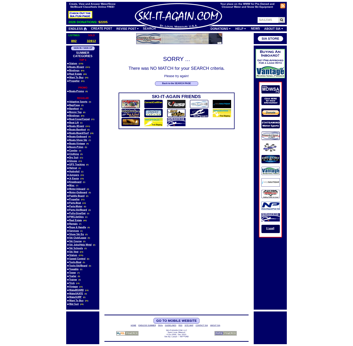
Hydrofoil (74, 171)
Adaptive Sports (78, 101)
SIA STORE (270, 38)
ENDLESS (76, 28)
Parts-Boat (75, 202)
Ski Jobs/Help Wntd (80, 244)
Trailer (72, 276)
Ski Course (75, 241)
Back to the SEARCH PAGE (176, 83)
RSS (180, 325)
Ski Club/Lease (77, 237)
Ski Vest (73, 251)
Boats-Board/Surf (79, 133)
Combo (73, 150)
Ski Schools (76, 248)
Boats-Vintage (77, 143)
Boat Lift (74, 122)
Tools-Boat (75, 262)
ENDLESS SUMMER (147, 325)
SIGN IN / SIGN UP (83, 48)
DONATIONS (220, 28)
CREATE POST (101, 28)
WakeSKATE (76, 293)
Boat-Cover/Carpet (79, 119)
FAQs (160, 325)
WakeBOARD (76, 290)
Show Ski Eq (76, 234)
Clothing (74, 154)
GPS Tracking (77, 164)
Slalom (73, 63)
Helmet (73, 168)
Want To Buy (76, 77)
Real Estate (75, 74)
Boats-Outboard (78, 136)
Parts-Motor (75, 206)
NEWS (255, 28)
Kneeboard (75, 182)
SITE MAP (189, 325)
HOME (133, 325)
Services (74, 230)
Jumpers (74, 175)
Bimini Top (75, 112)
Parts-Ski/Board (78, 209)
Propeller (74, 81)
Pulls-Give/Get (77, 213)
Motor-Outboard (78, 192)
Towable (74, 269)
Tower (72, 272)
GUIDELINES (170, 325)
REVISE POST (126, 28)
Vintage (73, 286)
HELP (239, 28)
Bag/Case (74, 105)
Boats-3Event (76, 67)
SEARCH (149, 28)
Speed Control (77, 258)
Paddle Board (77, 195)
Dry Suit (73, 157)
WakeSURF (75, 297)
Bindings (74, 70)
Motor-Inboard (77, 189)
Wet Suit (74, 304)
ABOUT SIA (272, 28)
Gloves (73, 161)
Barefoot (74, 108)
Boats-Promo (76, 91)
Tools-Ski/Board (78, 265)
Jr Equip (74, 178)
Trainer (73, 279)
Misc (71, 185)
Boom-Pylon (76, 147)
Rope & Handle (77, 227)
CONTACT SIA (202, 325)
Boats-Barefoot (77, 129)
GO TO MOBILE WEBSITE (176, 320)
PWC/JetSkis (76, 216)
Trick (72, 283)
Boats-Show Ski (78, 140)
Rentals (73, 223)
